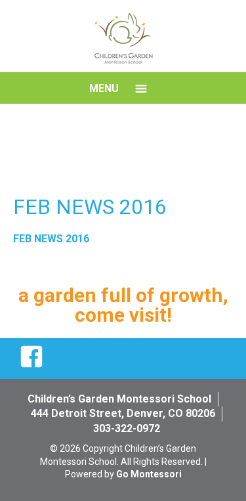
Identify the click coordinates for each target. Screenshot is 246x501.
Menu (104, 88)
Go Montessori (149, 474)
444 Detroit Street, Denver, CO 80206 (123, 413)
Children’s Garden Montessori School (119, 399)
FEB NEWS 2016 (51, 238)
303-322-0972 (126, 428)
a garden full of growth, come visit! (123, 305)
